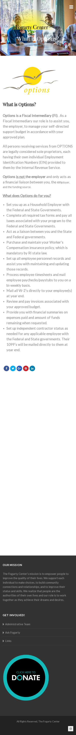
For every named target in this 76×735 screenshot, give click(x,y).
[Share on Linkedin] (32, 368)
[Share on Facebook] (6, 368)
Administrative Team (17, 624)
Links (8, 640)
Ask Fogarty (12, 632)
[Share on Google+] (19, 368)
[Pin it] (26, 368)
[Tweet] (13, 368)
